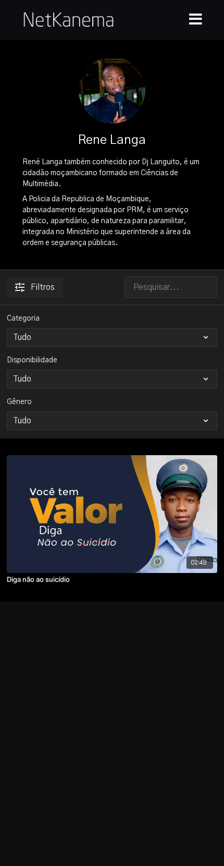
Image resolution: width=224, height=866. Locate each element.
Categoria (23, 318)
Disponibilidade (32, 360)
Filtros (43, 287)
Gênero (19, 402)
